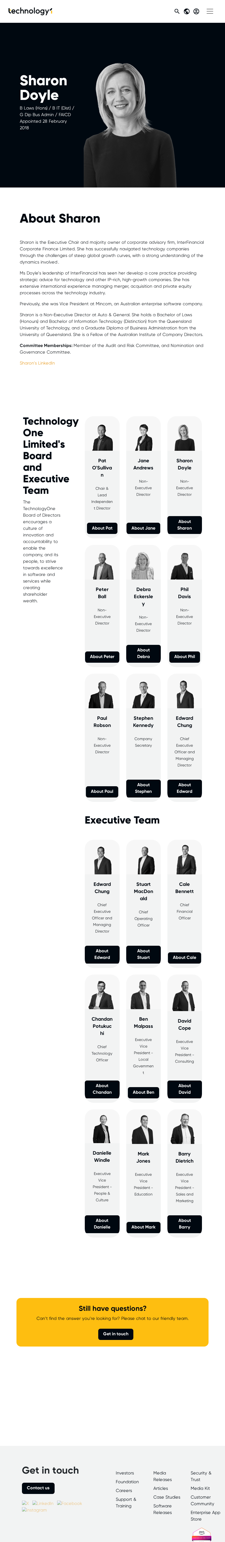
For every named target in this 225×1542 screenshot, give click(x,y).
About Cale (184, 958)
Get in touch (115, 1334)
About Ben (143, 1092)
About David (184, 1089)
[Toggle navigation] (210, 11)
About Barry (184, 1224)
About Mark (143, 1227)
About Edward (184, 788)
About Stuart (143, 954)
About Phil (184, 657)
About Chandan (102, 1089)
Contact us (38, 1488)
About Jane (143, 528)
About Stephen (143, 788)
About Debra (143, 653)
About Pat (102, 528)
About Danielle (102, 1224)
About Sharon (184, 525)
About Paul (102, 792)
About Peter (102, 657)
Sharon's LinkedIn (37, 363)
